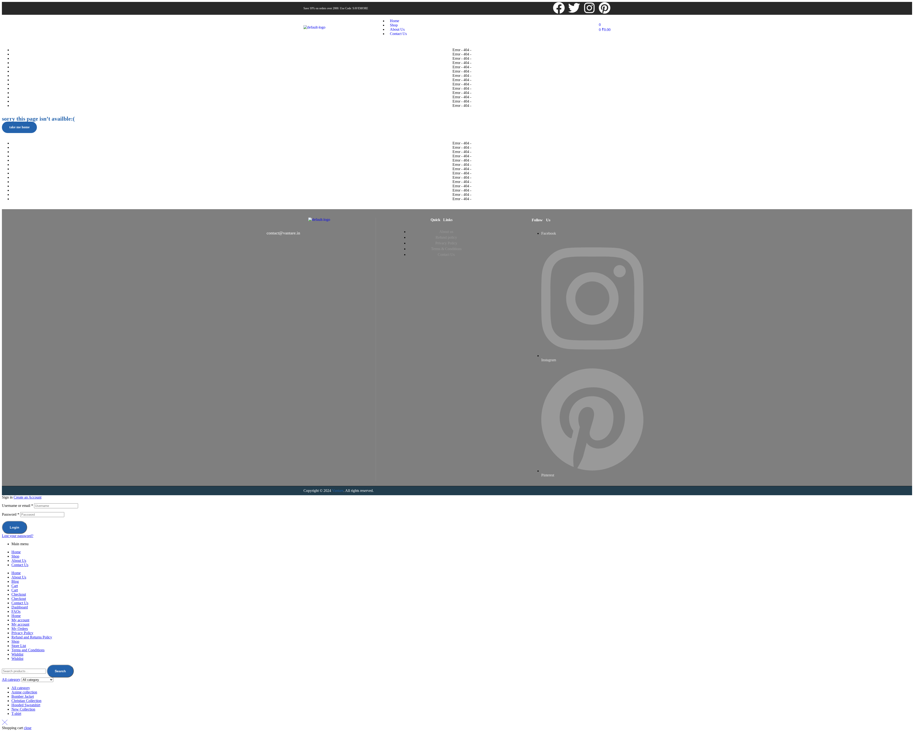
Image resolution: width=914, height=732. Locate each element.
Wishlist (17, 654)
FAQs (15, 611)
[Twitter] (574, 8)
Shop (15, 556)
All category (20, 688)
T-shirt (16, 714)
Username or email (17, 506)
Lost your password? (17, 536)
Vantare (337, 491)
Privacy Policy (22, 633)
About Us (18, 561)
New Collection (23, 709)
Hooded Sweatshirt (25, 705)
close (27, 728)
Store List (18, 646)
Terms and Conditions (28, 650)
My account (20, 620)
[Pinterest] (605, 8)
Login (14, 527)
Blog (15, 581)
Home (16, 552)
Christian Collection (26, 701)
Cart (14, 586)
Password (10, 514)
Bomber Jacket (22, 696)
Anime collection (24, 692)
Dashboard (19, 607)
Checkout (18, 594)
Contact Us (19, 565)
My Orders (19, 629)
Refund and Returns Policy (31, 637)
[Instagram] (589, 8)
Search (60, 671)
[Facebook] (559, 8)
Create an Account (27, 497)
